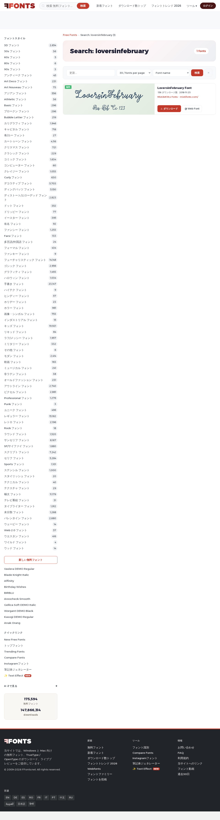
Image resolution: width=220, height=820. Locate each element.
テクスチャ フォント (17, 488)
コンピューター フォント (19, 165)
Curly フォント (13, 177)
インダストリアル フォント (21, 320)
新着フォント (104, 5)
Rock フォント (13, 428)
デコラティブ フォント (18, 183)
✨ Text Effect (17, 675)
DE (15, 797)
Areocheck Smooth (17, 598)
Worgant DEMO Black (18, 611)
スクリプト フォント (17, 452)
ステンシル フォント (17, 470)
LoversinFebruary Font (174, 88)
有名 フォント (12, 224)
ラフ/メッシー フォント (18, 338)
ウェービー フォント (17, 524)
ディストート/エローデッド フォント (25, 197)
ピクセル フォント (15, 392)
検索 (197, 72)
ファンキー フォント (17, 254)
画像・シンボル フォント (19, 314)
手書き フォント (14, 284)
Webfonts (94, 768)
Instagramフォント (16, 663)
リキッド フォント (15, 332)
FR (39, 797)
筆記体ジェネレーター (18, 669)
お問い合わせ (186, 747)
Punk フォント (13, 404)
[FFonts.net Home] (19, 6)
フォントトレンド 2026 (166, 5)
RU (71, 797)
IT (46, 797)
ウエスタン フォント (17, 536)
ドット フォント (14, 205)
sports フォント (14, 464)
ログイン (208, 5)
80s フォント (12, 63)
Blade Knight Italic (16, 574)
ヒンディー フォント (17, 296)
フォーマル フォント (17, 248)
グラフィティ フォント (18, 272)
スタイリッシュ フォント (19, 476)
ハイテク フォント (15, 290)
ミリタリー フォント (17, 344)
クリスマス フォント (17, 147)
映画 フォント (12, 362)
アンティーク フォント (18, 75)
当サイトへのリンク (190, 763)
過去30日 (184, 774)
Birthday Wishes (15, 586)
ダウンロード (170, 108)
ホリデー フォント (15, 302)
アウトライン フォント (18, 386)
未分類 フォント (14, 512)
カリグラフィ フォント (18, 123)
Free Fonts (70, 35)
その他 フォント (14, 350)
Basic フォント (13, 105)
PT (53, 797)
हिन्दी (32, 803)
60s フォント (12, 57)
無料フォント (95, 747)
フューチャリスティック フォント (25, 260)
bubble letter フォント (19, 117)
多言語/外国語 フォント (18, 242)
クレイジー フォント (17, 171)
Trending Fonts (14, 651)
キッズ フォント (14, 326)
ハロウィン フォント (17, 278)
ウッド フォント (14, 548)
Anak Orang (12, 623)
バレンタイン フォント (18, 518)
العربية (9, 803)
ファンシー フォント (17, 230)
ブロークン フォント (17, 111)
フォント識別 (141, 747)
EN (7, 797)
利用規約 (183, 758)
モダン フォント (14, 356)
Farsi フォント (13, 236)
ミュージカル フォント (18, 368)
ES (23, 797)
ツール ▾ (192, 6)
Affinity (9, 580)
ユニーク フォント (15, 410)
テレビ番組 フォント (17, 500)
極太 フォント (12, 494)
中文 (62, 797)
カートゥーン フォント (18, 141)
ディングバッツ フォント (19, 189)
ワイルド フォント (15, 542)
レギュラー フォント (17, 416)
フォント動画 (186, 768)
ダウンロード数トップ (132, 5)
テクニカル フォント (17, 482)
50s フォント (12, 51)
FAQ (181, 752)
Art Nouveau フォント (18, 87)
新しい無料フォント (31, 559)
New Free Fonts (14, 639)
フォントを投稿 (97, 779)
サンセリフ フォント (17, 440)
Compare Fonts (14, 657)
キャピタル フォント (17, 129)
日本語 (21, 803)
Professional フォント (18, 398)
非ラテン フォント (15, 374)
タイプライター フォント (19, 506)
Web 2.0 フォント (15, 530)
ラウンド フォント (15, 434)
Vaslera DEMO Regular (19, 568)
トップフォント (13, 645)
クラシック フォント (17, 153)
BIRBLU (9, 592)
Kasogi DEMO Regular (19, 617)
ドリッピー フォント (17, 211)
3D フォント (12, 45)
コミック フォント (15, 159)
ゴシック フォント (15, 266)
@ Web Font (192, 108)
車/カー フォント (14, 135)
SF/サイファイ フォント (19, 446)
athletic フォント (15, 99)
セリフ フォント (14, 458)
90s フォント (12, 69)
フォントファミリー (99, 774)
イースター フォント (17, 218)
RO (31, 797)
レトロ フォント (14, 422)
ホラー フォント (14, 308)
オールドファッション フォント (23, 380)
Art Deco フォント (16, 81)
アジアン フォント (15, 93)
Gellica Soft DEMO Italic (20, 605)
